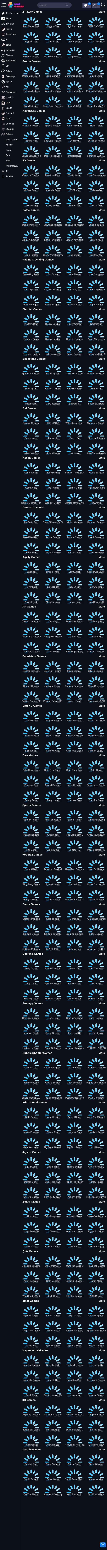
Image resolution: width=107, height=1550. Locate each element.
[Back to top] (103, 1544)
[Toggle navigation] (13, 5)
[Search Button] (67, 5)
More (102, 11)
